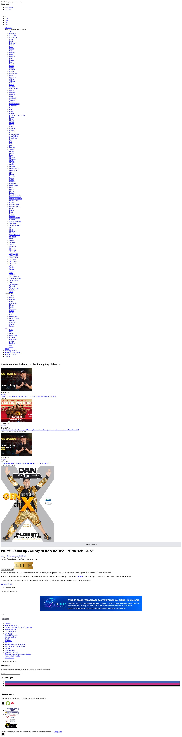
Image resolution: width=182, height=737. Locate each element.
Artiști (7, 639)
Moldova (12, 320)
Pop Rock (12, 343)
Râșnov (11, 208)
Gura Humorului (14, 134)
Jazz (10, 345)
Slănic (11, 238)
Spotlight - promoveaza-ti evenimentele (18, 654)
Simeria (11, 233)
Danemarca (13, 303)
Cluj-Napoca (13, 88)
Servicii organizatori (11, 625)
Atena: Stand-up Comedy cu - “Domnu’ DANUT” (25, 463)
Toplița (11, 267)
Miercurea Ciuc (14, 168)
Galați (11, 126)
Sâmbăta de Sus (14, 218)
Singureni (12, 237)
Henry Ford (58, 732)
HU (6, 22)
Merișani (12, 166)
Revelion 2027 (10, 650)
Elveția (11, 305)
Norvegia (12, 322)
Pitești (11, 187)
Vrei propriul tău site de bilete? (15, 644)
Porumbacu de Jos (15, 197)
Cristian (11, 102)
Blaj (10, 50)
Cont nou (8, 9)
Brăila (11, 58)
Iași (10, 142)
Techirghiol (13, 261)
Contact (7, 624)
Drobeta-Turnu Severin (17, 115)
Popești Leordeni (15, 195)
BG (6, 20)
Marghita (12, 163)
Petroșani (12, 182)
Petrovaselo (13, 183)
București (12, 33)
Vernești (12, 286)
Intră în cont (9, 7)
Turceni (11, 271)
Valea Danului (14, 276)
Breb (11, 62)
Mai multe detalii (6, 584)
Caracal (11, 75)
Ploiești (11, 191)
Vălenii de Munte (15, 278)
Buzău (11, 68)
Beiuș (11, 47)
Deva (11, 111)
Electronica (13, 335)
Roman (11, 214)
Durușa (11, 117)
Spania (11, 326)
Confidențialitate (10, 631)
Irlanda (11, 313)
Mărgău (11, 161)
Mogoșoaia (13, 170)
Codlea (11, 90)
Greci (11, 132)
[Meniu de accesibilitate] (3, 734)
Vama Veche (13, 280)
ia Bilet (3, 394)
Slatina (11, 240)
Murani (11, 174)
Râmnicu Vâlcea (14, 206)
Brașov (11, 60)
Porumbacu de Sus (15, 199)
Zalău (11, 292)
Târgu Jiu (12, 252)
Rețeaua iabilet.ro (11, 637)
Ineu (10, 145)
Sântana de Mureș (15, 221)
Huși (10, 140)
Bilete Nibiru (9, 658)
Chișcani (12, 81)
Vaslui (11, 282)
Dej (10, 109)
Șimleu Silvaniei (14, 235)
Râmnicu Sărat (14, 204)
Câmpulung (13, 73)
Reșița (11, 212)
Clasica (11, 341)
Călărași (12, 69)
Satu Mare (12, 223)
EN (6, 18)
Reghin (11, 210)
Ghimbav (12, 128)
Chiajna (11, 79)
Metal (11, 333)
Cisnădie (12, 87)
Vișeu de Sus (13, 288)
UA (6, 24)
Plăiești (11, 189)
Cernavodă (13, 77)
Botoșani (12, 56)
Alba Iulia (12, 35)
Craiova (12, 100)
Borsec (11, 54)
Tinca (11, 265)
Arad (11, 39)
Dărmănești (13, 106)
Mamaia (12, 157)
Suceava (12, 248)
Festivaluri (12, 339)
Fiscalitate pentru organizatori (15, 646)
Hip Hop (12, 337)
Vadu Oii (12, 275)
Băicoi (11, 45)
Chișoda (12, 83)
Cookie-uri (8, 633)
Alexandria (13, 37)
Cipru (11, 301)
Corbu (11, 96)
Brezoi (11, 64)
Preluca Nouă (13, 200)
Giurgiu (11, 130)
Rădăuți (11, 202)
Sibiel (11, 227)
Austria (11, 295)
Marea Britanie (14, 318)
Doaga (11, 113)
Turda (11, 273)
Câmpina (12, 71)
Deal (10, 107)
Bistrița (11, 49)
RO (6, 17)
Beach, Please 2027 (11, 652)
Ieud (10, 144)
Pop (10, 332)
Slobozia (12, 242)
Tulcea (11, 269)
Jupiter (11, 149)
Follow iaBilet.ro (91, 544)
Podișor (11, 193)
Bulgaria (12, 299)
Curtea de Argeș (14, 104)
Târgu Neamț (13, 257)
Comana (12, 92)
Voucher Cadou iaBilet (12, 656)
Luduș (11, 153)
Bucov (11, 66)
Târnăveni (12, 259)
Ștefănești (12, 246)
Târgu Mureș (13, 256)
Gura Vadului (13, 136)
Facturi (7, 648)
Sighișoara (12, 231)
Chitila (11, 85)
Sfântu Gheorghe (15, 225)
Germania (12, 309)
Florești (11, 121)
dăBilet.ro (8, 641)
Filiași (11, 119)
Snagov (11, 244)
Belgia (11, 297)
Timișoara (12, 263)
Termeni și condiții (11, 629)
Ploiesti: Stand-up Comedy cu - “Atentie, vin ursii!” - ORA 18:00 (40, 430)
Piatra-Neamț (13, 185)
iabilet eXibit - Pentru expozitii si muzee (18, 627)
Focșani (11, 125)
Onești (11, 178)
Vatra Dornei (13, 284)
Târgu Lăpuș (13, 254)
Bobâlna (12, 52)
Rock (11, 330)
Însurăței (12, 147)
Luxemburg (13, 316)
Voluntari (12, 290)
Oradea (11, 180)
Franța (11, 307)
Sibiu (11, 229)
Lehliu (11, 151)
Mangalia (12, 159)
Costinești (12, 98)
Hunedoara (13, 138)
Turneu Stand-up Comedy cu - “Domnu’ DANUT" (29, 396)
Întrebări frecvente (11, 635)
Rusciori (12, 216)
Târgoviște (12, 250)
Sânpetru (12, 219)
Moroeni (12, 172)
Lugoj (11, 155)
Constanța (12, 94)
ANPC (7, 643)
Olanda (11, 324)
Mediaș (11, 164)
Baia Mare (12, 43)
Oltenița (12, 176)
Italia (11, 314)
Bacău (11, 41)
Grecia (11, 311)
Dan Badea (80, 576)
